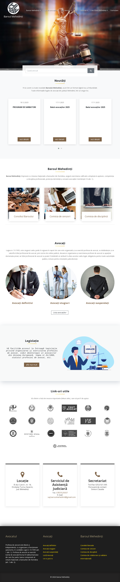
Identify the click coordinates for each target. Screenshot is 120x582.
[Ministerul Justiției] (13, 433)
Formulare (114, 10)
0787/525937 (62, 492)
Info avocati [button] (65, 10)
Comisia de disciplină (96, 216)
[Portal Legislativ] (50, 433)
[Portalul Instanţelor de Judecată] (69, 433)
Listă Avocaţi (48, 555)
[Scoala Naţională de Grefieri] (88, 433)
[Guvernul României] (31, 420)
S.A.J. (76, 10)
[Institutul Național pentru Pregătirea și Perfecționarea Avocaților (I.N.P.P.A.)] (106, 420)
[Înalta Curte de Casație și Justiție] (50, 420)
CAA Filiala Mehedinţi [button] (98, 10)
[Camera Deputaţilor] (50, 408)
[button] (58, 148)
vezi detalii (24, 139)
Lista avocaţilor (59, 312)
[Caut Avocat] (69, 408)
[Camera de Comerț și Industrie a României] (31, 408)
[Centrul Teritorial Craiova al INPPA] (88, 408)
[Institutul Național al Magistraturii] (69, 420)
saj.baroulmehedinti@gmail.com (62, 497)
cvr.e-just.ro (48, 558)
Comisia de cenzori (60, 216)
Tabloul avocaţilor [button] (50, 10)
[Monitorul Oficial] (31, 433)
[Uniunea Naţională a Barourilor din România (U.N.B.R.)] (60, 446)
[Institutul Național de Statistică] (88, 420)
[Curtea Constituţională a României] (13, 420)
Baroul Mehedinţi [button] (32, 10)
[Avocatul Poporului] (13, 408)
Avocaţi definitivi (22, 303)
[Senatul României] (106, 433)
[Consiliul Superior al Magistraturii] (106, 408)
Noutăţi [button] (83, 10)
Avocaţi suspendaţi (97, 303)
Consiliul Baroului (23, 216)
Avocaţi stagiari (60, 303)
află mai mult (31, 364)
